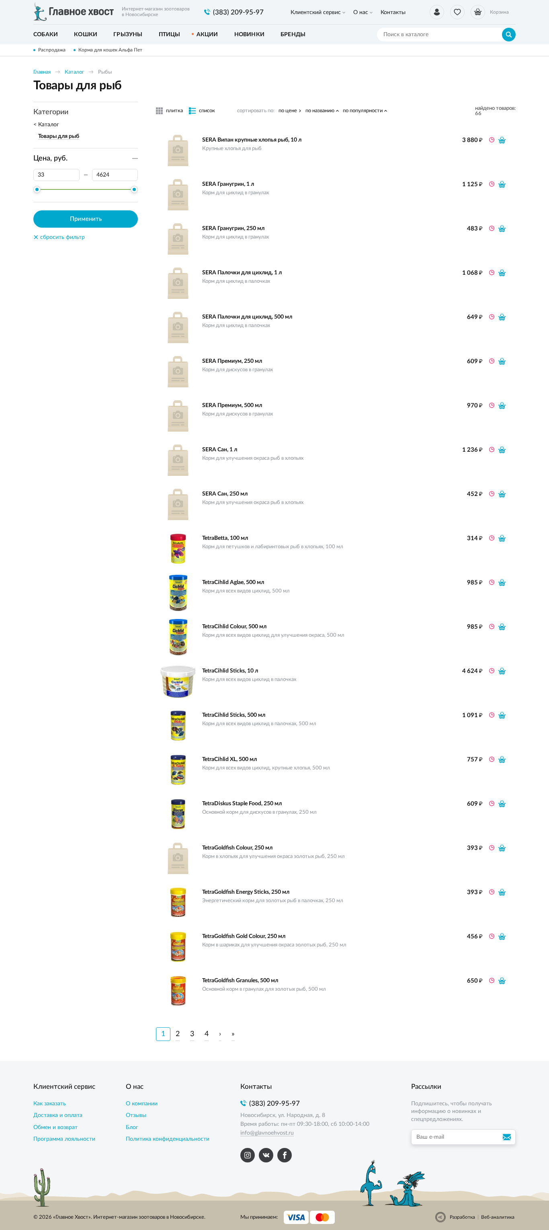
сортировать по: (255, 110)
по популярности (363, 110)
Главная (42, 72)
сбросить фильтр (59, 237)
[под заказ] (502, 140)
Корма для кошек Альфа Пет (110, 49)
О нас (360, 12)
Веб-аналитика (497, 1217)
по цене (288, 110)
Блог (132, 1127)
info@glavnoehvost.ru (267, 1133)
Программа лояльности (64, 1139)
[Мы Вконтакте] (266, 1155)
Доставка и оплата (57, 1115)
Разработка (462, 1217)
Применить (86, 219)
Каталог (74, 72)
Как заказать (49, 1104)
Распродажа (52, 49)
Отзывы (136, 1115)
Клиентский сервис (316, 12)
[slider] (37, 189)
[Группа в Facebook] (284, 1155)
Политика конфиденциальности (167, 1139)
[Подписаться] (508, 1137)
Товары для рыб (58, 136)
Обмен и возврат (55, 1127)
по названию (319, 110)
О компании (142, 1104)
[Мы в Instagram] (247, 1155)
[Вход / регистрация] (437, 12)
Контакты (393, 12)
